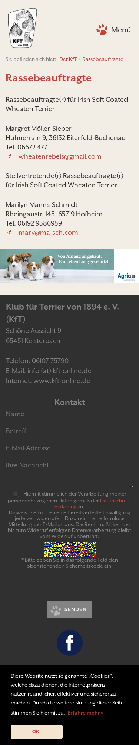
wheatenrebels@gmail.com (60, 156)
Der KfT (68, 59)
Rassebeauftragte (102, 59)
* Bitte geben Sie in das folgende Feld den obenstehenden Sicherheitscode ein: (69, 563)
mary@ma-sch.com (48, 232)
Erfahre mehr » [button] (85, 713)
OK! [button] (36, 731)
